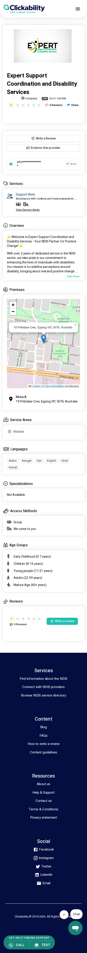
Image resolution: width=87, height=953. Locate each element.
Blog (43, 727)
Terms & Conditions (43, 809)
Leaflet (35, 386)
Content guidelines (43, 752)
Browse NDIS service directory (43, 695)
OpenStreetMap (54, 386)
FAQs (43, 735)
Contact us (43, 800)
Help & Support (43, 792)
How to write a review (44, 743)
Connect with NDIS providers (43, 686)
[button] (43, 339)
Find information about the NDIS (43, 678)
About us (43, 784)
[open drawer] (77, 9)
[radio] (17, 105)
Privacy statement (43, 817)
